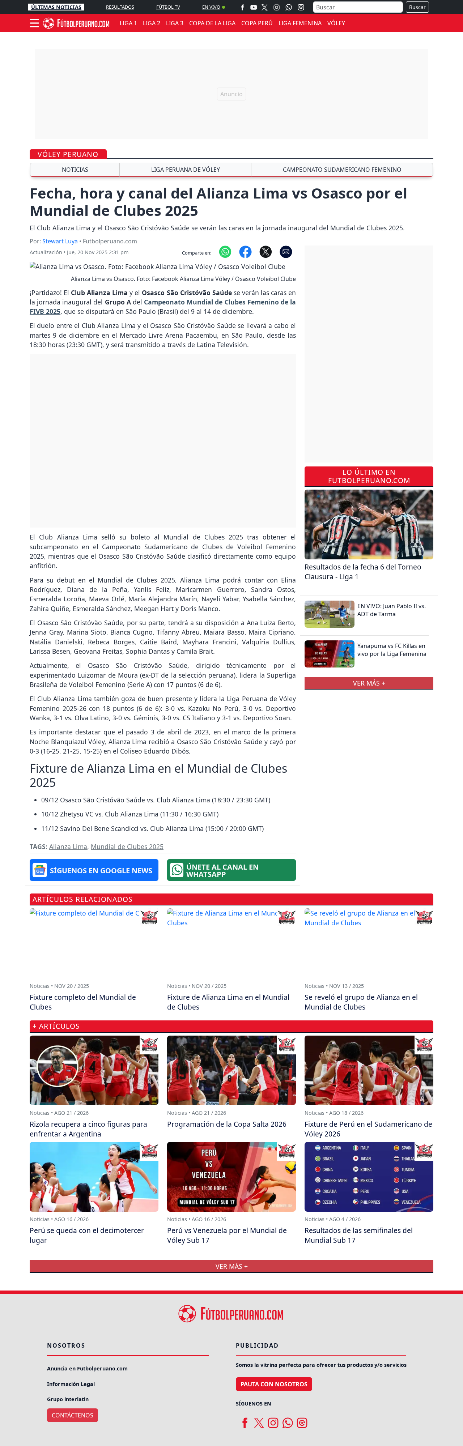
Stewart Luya (60, 241)
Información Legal (71, 1384)
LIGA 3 (174, 23)
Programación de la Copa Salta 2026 (226, 1124)
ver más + (369, 683)
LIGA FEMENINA (300, 23)
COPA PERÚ (257, 23)
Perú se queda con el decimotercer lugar (87, 1235)
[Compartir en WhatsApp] (225, 251)
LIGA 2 (151, 23)
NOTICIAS (75, 170)
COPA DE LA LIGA (212, 23)
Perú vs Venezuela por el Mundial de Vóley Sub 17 (227, 1235)
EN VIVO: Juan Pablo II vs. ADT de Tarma (391, 610)
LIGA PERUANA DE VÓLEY (185, 170)
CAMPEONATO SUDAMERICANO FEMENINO (342, 170)
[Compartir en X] (265, 251)
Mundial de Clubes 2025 (127, 846)
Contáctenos (72, 1415)
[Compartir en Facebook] (245, 251)
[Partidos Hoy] (301, 7)
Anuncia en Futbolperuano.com (87, 1368)
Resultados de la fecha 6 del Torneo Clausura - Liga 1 (363, 571)
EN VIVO (211, 7)
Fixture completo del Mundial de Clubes (83, 1002)
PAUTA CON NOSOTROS (274, 1384)
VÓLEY (336, 23)
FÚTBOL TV (168, 7)
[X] (265, 7)
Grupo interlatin (68, 1399)
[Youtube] (253, 7)
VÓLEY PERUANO (68, 154)
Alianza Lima (68, 846)
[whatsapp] (287, 1420)
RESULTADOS (120, 7)
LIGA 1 (128, 23)
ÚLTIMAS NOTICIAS (56, 7)
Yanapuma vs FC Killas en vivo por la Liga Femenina (391, 650)
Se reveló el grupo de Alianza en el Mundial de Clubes (361, 1002)
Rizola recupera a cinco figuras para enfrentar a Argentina (88, 1129)
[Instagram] (276, 7)
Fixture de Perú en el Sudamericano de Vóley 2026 (368, 1129)
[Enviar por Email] (286, 251)
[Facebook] (242, 7)
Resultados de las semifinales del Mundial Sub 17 (359, 1235)
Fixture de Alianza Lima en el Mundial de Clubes (228, 1002)
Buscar (417, 7)
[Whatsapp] (288, 7)
